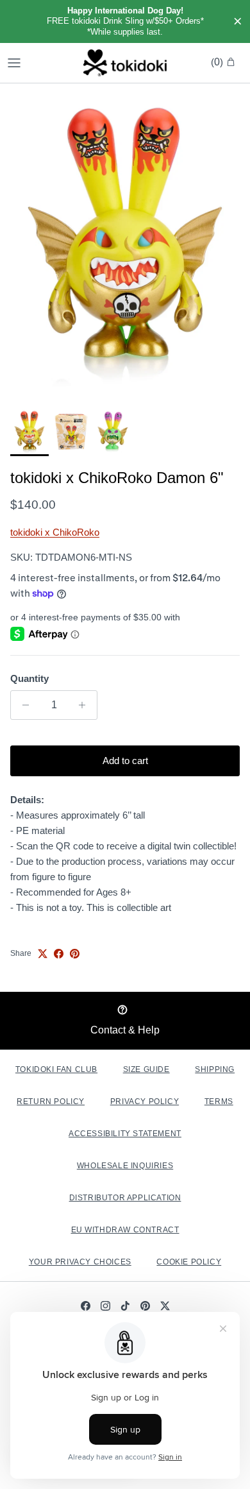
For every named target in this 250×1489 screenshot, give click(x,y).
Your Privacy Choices (80, 1261)
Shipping (215, 1069)
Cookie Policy (188, 1261)
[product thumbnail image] (29, 431)
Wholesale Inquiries (125, 1165)
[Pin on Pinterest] (74, 953)
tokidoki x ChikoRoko (54, 532)
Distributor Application (125, 1197)
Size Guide (146, 1069)
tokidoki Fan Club (56, 1069)
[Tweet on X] (42, 953)
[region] (125, 21)
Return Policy (51, 1101)
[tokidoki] (125, 62)
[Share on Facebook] (58, 953)
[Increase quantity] (85, 705)
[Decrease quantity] (22, 705)
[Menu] (14, 63)
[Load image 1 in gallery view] (125, 242)
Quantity (29, 678)
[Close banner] (237, 21)
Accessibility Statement (125, 1133)
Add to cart (125, 760)
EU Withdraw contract (125, 1229)
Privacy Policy (144, 1101)
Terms (218, 1101)
